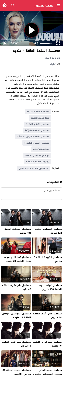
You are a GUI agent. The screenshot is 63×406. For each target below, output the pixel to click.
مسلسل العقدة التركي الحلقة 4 (33, 137)
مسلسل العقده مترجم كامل (33, 168)
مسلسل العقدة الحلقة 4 (36, 143)
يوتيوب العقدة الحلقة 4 (37, 162)
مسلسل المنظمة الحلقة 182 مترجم (48, 231)
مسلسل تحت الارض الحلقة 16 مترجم (47, 344)
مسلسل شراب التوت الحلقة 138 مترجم (50, 287)
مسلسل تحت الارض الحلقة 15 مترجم (16, 344)
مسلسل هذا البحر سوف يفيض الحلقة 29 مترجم (17, 259)
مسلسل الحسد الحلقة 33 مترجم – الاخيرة (16, 372)
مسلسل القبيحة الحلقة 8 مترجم (48, 259)
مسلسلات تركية (41, 149)
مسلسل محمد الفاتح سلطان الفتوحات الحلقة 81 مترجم (48, 374)
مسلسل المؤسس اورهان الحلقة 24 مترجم (16, 315)
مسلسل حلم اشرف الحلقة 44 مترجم (47, 315)
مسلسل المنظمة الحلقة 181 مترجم (17, 231)
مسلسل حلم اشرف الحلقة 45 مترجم (16, 287)
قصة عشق (44, 5)
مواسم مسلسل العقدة (37, 155)
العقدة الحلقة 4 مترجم (38, 112)
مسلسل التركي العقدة (37, 124)
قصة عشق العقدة (40, 118)
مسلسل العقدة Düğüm (37, 130)
